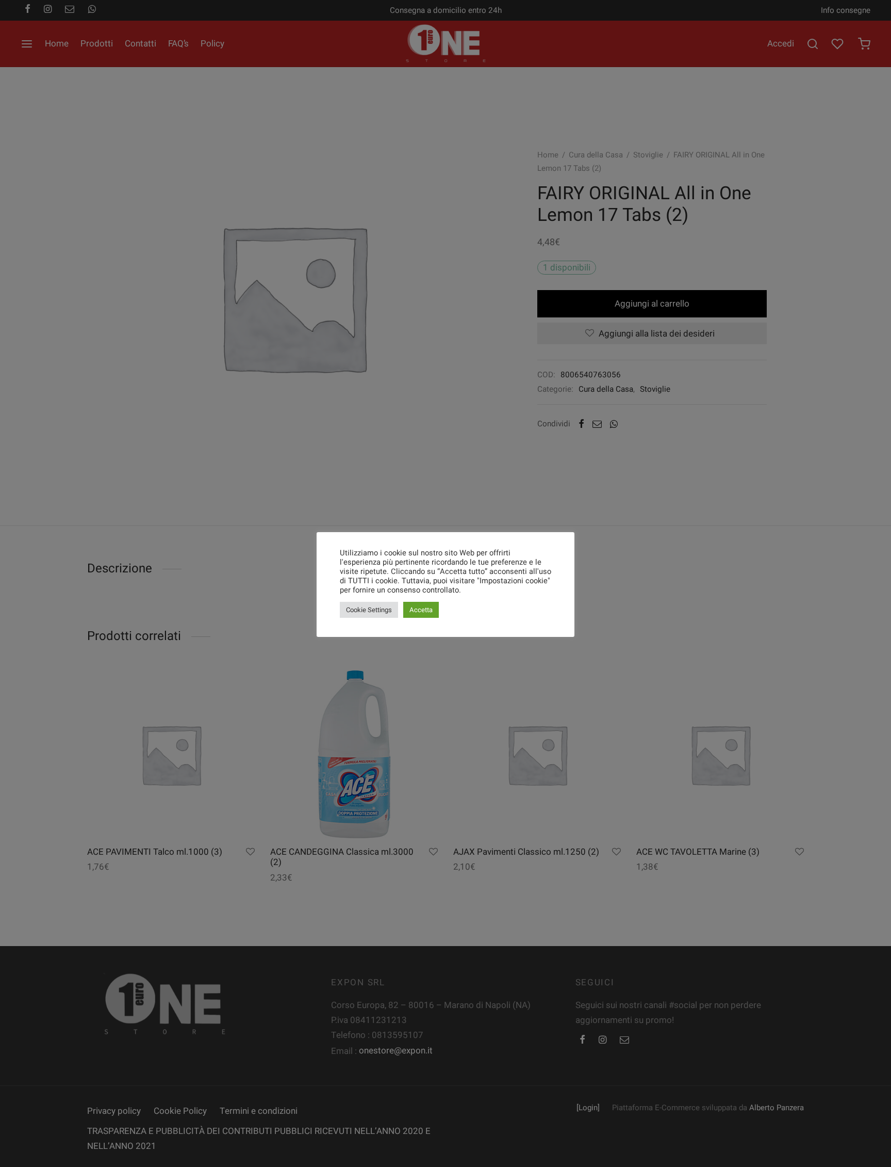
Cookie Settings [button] (369, 610)
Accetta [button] (421, 610)
